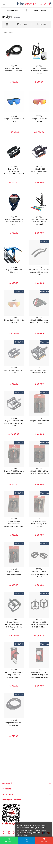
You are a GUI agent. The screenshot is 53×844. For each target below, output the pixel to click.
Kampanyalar (13, 10)
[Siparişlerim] (45, 4)
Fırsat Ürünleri (40, 10)
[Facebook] (3, 832)
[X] (14, 832)
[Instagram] (9, 832)
